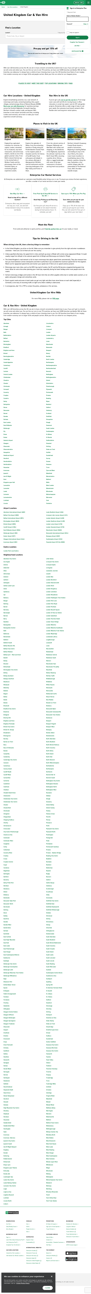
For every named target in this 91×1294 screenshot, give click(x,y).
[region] (28, 1283)
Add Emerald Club (76, 51)
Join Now (76, 46)
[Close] (52, 1276)
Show (84, 24)
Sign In (77, 37)
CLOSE (47, 1288)
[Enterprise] (2, 2)
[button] (88, 2)
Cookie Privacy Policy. (23, 1283)
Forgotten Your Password (77, 42)
